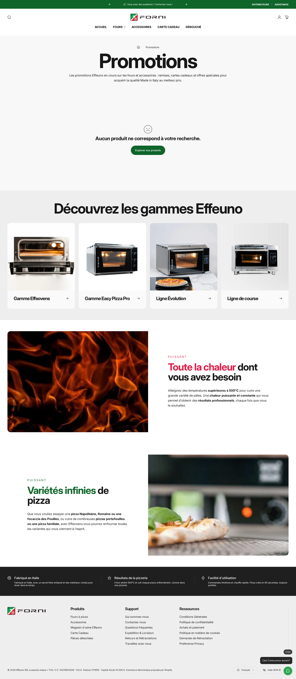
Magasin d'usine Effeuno (86, 627)
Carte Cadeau (79, 633)
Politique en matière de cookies (199, 633)
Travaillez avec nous (138, 643)
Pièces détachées (82, 638)
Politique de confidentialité (196, 622)
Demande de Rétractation (196, 638)
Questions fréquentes (139, 627)
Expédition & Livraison (139, 633)
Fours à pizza (79, 616)
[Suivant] (186, 4)
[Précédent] (109, 4)
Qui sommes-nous (137, 616)
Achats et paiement (191, 627)
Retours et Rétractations (140, 638)
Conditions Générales (193, 616)
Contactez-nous (135, 622)
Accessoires (78, 622)
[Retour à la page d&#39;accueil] (138, 47)
